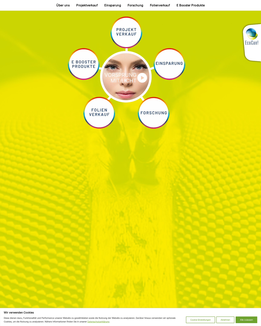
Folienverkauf (160, 5)
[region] (130, 317)
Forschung (135, 5)
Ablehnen (225, 319)
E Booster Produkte (191, 5)
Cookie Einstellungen (200, 319)
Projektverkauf (87, 5)
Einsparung (112, 5)
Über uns (63, 5)
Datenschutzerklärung (98, 321)
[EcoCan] (250, 43)
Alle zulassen (246, 319)
